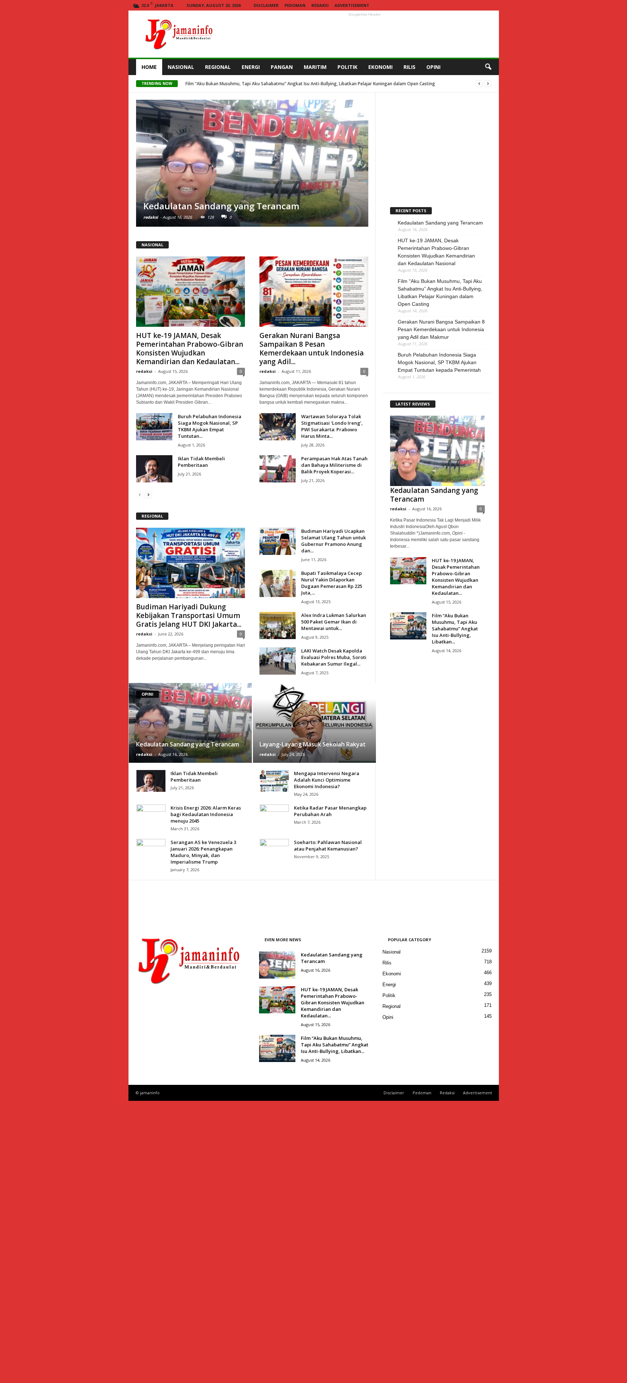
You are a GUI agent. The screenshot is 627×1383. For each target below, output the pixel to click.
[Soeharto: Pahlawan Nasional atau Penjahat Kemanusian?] (274, 1111)
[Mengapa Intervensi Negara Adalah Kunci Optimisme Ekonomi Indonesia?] (274, 781)
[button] (488, 67)
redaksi (150, 217)
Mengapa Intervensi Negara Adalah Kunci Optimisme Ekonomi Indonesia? (326, 780)
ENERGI (251, 66)
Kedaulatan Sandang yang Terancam (223, 84)
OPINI (433, 66)
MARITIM (315, 66)
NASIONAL (181, 66)
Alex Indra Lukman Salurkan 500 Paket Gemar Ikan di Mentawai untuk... (333, 621)
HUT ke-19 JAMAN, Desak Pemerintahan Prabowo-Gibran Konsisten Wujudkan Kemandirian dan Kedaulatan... (189, 348)
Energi (389, 984)
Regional (391, 1006)
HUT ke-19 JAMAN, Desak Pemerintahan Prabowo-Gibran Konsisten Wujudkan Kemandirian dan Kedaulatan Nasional (436, 252)
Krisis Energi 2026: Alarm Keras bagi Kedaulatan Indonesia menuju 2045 (206, 814)
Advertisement (352, 5)
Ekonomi (391, 973)
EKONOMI (380, 66)
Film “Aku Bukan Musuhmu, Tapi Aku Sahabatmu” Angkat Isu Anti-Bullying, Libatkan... (455, 628)
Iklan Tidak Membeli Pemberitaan (201, 461)
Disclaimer (266, 5)
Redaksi (320, 5)
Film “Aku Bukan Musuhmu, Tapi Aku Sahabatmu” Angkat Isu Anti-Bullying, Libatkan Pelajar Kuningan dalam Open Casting (440, 292)
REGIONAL (218, 66)
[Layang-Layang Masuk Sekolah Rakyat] (314, 723)
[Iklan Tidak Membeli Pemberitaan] (154, 468)
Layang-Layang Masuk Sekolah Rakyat (312, 744)
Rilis (387, 963)
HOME (149, 66)
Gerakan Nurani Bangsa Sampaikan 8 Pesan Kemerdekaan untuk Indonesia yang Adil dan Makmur (441, 329)
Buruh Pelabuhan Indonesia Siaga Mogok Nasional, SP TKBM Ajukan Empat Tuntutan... (209, 426)
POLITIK (347, 66)
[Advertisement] (365, 34)
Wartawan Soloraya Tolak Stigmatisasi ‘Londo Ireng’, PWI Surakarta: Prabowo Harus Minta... (332, 426)
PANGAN (282, 66)
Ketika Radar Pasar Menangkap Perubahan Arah (330, 811)
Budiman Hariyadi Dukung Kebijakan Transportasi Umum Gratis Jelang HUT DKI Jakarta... (188, 615)
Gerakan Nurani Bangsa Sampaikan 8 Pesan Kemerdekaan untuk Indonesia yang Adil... (311, 348)
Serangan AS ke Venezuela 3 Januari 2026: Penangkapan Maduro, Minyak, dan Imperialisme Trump (203, 852)
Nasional (391, 952)
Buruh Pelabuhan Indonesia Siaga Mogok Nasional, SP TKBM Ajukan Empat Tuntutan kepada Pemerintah (439, 362)
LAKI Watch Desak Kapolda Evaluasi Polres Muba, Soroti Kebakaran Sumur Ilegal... (333, 657)
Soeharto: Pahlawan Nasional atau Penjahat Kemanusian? (328, 845)
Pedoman (295, 5)
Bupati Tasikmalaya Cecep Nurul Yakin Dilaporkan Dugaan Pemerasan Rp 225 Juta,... (331, 583)
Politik (389, 995)
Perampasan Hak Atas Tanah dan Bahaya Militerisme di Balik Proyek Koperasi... (334, 465)
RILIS (409, 66)
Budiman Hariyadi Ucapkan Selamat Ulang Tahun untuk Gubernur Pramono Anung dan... (333, 541)
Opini (387, 1017)
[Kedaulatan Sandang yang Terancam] (252, 163)
